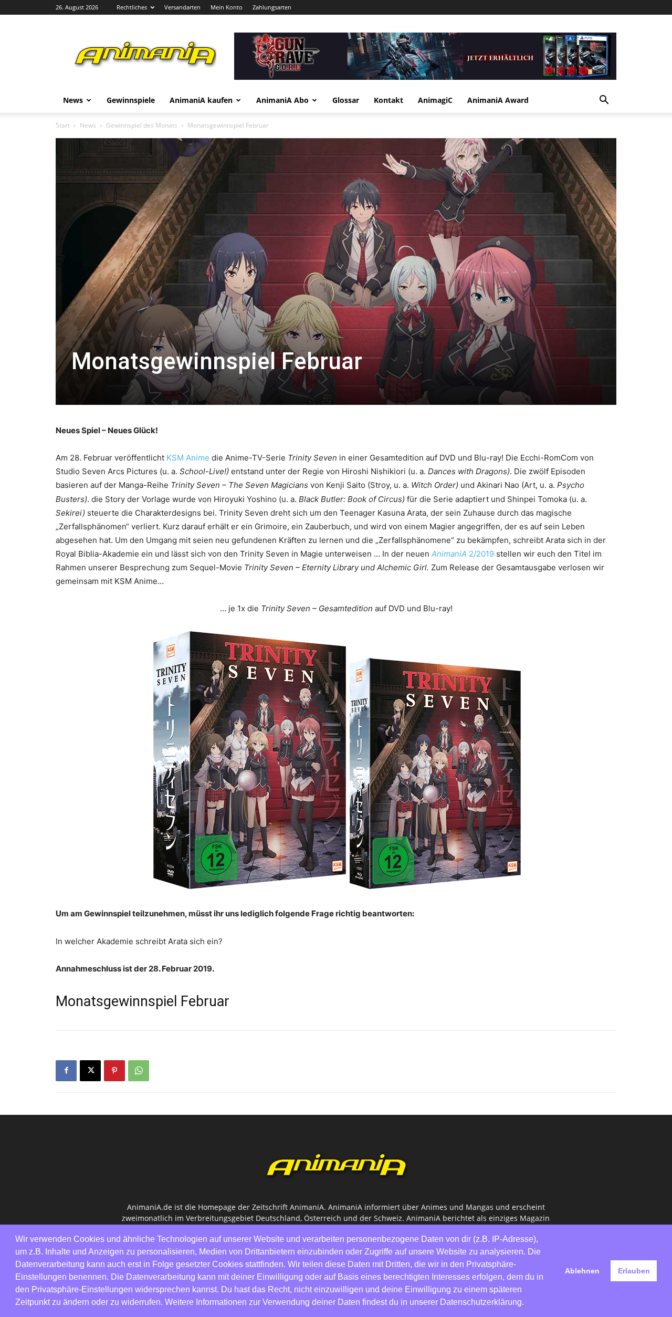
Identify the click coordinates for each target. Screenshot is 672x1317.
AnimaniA (450, 554)
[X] (90, 1070)
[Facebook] (66, 1070)
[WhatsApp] (138, 1070)
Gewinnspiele (131, 100)
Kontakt (388, 100)
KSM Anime (187, 458)
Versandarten (182, 7)
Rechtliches (132, 7)
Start (63, 125)
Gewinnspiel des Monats (141, 125)
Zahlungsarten (272, 7)
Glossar (345, 100)
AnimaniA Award (498, 100)
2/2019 (481, 554)
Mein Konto (227, 7)
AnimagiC (435, 100)
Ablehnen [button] (582, 1271)
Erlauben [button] (634, 1271)
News (73, 100)
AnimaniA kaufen (201, 100)
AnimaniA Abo (282, 100)
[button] (603, 101)
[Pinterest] (114, 1070)
